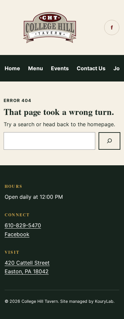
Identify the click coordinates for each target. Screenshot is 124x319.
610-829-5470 (23, 225)
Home (12, 68)
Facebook (17, 234)
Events (60, 68)
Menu (35, 68)
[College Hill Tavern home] (50, 27)
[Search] (109, 141)
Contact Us (91, 68)
